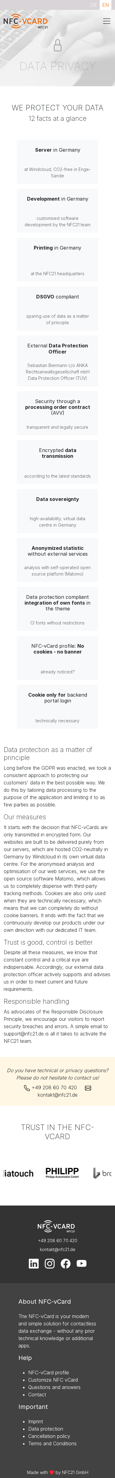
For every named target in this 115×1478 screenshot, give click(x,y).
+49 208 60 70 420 (54, 1087)
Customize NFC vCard (53, 1380)
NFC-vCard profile (48, 1372)
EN (105, 5)
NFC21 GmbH (75, 1472)
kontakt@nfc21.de (58, 1095)
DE (93, 5)
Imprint (35, 1421)
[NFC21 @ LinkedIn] (34, 1263)
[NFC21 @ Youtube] (81, 1263)
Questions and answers (54, 1387)
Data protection (45, 1429)
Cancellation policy (49, 1436)
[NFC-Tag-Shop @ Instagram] (50, 1263)
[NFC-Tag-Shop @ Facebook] (66, 1263)
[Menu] (106, 21)
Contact (37, 1394)
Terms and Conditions (52, 1443)
